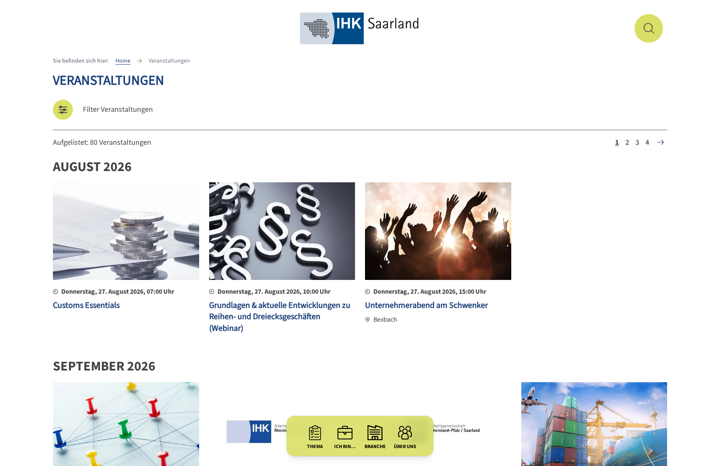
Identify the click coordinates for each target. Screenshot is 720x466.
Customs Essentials (86, 305)
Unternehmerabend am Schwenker (426, 305)
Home (122, 61)
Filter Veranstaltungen (118, 109)
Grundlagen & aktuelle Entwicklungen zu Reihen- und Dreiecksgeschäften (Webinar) (279, 317)
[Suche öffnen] (648, 28)
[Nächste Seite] (660, 142)
